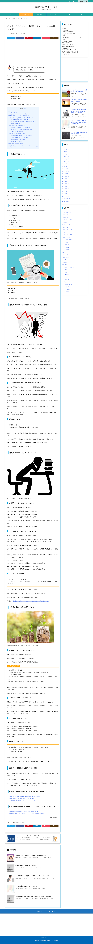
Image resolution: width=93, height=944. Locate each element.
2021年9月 (65, 176)
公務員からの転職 (68, 267)
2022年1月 (65, 166)
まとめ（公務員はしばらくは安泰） (16, 143)
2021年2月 (66, 193)
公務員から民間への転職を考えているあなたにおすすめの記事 (23, 147)
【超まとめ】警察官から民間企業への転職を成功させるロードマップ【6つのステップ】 (79, 122)
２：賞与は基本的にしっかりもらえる (19, 137)
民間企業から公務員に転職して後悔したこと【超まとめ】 (22, 800)
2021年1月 (65, 196)
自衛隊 (67, 247)
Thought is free (55, 940)
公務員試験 (68, 284)
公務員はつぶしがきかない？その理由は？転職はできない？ (31, 855)
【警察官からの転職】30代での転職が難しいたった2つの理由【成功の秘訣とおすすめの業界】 (78, 111)
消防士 (67, 244)
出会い (65, 227)
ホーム (8, 18)
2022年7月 (65, 151)
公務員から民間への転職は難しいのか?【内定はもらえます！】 (23, 811)
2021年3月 (65, 191)
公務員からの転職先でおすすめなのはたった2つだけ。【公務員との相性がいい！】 (28, 813)
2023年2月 (65, 149)
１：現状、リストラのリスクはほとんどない (21, 127)
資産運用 (66, 262)
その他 (65, 217)
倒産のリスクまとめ (15, 123)
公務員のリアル (16, 18)
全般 (67, 269)
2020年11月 (65, 201)
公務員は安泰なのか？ (13, 112)
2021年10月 (66, 173)
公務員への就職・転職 (69, 282)
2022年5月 (65, 156)
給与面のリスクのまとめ (16, 141)
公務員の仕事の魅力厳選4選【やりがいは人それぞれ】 (21, 798)
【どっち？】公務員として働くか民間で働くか (27, 886)
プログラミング (67, 219)
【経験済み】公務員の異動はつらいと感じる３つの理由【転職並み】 (33, 896)
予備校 (68, 289)
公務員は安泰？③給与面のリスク (17, 133)
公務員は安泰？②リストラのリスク (17, 125)
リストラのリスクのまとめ (17, 131)
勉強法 (68, 291)
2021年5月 (65, 186)
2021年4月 (65, 188)
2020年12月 (66, 198)
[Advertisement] (33, 53)
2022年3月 (65, 161)
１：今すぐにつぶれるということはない (20, 119)
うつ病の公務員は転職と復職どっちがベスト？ (27, 865)
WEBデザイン (67, 215)
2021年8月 (65, 178)
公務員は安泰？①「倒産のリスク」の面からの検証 (21, 117)
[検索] (87, 1)
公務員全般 (25, 18)
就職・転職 (66, 264)
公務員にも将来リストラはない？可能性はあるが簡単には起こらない (31, 601)
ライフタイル (66, 224)
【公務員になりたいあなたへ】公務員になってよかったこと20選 (32, 876)
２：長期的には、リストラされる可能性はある (21, 129)
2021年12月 (65, 168)
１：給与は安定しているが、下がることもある (21, 135)
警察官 (67, 249)
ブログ (65, 254)
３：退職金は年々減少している (18, 139)
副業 (64, 252)
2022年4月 (65, 159)
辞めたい (66, 237)
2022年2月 (65, 164)
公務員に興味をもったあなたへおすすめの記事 (20, 145)
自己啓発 (66, 222)
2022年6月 (65, 154)
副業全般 (66, 257)
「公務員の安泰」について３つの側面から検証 (18, 115)
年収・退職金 (67, 234)
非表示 (24, 108)
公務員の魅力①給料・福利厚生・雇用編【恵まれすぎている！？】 (24, 796)
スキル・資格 (66, 212)
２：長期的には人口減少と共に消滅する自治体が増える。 (24, 121)
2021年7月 (65, 181)
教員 (66, 242)
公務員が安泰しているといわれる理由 (18, 114)
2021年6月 (65, 183)
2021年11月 (65, 171)
